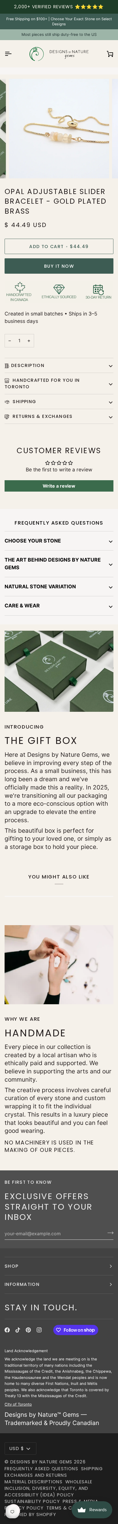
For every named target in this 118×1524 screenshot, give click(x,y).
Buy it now (59, 266)
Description (27, 365)
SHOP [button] (12, 1266)
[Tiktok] (17, 1330)
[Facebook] (7, 1330)
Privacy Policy (24, 1508)
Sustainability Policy (32, 1501)
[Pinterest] (28, 1330)
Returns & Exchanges (42, 416)
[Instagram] (39, 1330)
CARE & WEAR (22, 606)
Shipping (92, 1469)
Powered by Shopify (30, 1514)
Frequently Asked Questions (41, 1469)
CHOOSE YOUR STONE (33, 541)
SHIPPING (23, 402)
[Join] (108, 1233)
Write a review (59, 486)
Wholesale (78, 1482)
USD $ (16, 1448)
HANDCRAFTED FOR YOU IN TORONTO (42, 383)
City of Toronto (18, 1404)
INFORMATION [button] (22, 1284)
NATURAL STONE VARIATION (40, 586)
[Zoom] (20, 168)
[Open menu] (13, 53)
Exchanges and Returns (36, 1475)
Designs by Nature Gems (41, 1462)
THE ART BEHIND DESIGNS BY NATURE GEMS (53, 563)
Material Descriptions (33, 1482)
